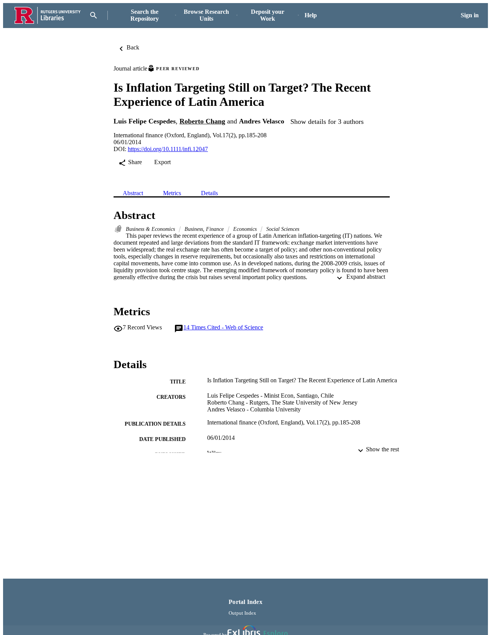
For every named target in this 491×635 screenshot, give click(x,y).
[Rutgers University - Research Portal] (47, 15)
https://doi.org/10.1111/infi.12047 (168, 149)
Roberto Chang (202, 121)
